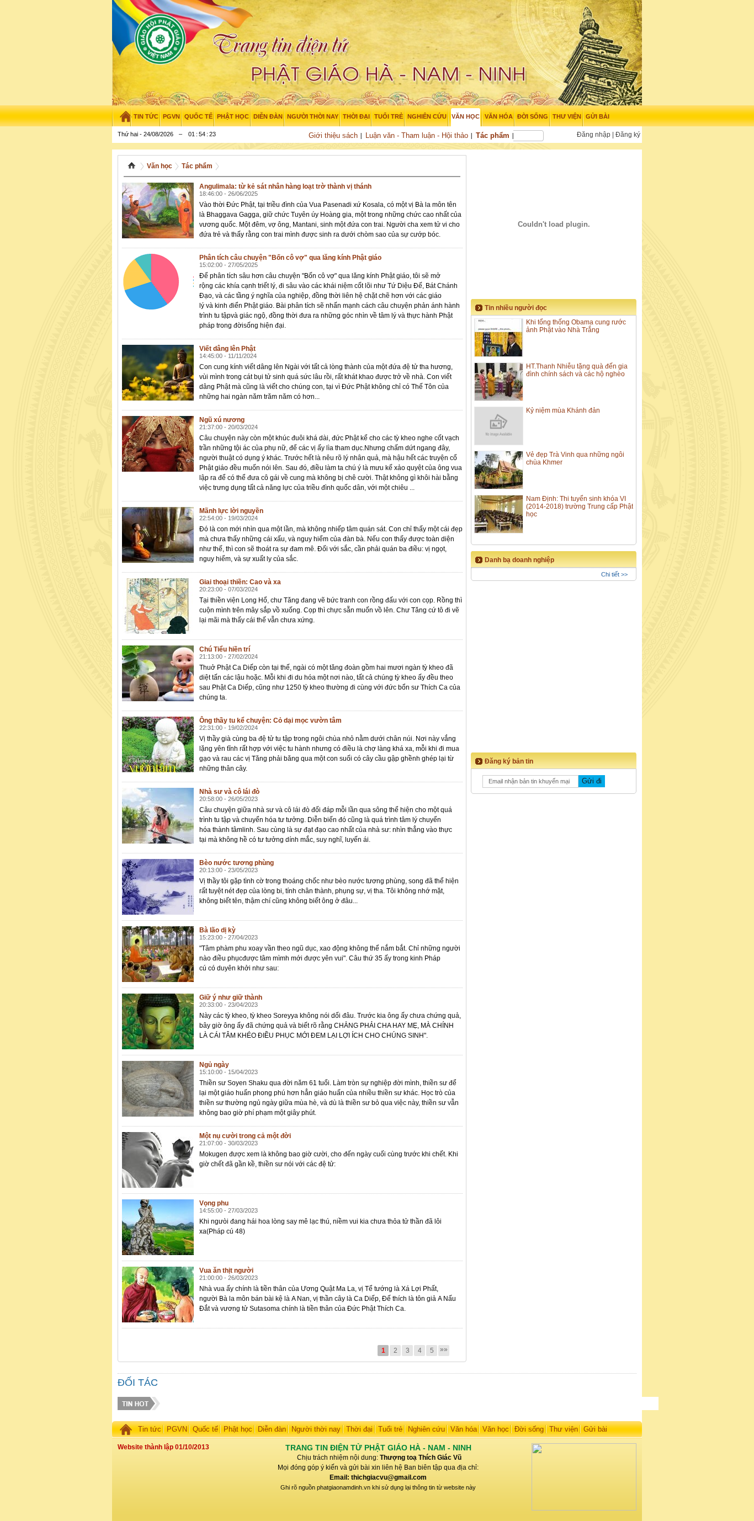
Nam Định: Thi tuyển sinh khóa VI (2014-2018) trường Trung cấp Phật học (579, 506)
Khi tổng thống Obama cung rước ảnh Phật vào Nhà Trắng (576, 326)
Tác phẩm (492, 135)
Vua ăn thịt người (226, 1270)
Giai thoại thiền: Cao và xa (240, 582)
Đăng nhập (593, 134)
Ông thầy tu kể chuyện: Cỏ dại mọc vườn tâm (270, 720)
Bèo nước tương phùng (236, 863)
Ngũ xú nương (222, 420)
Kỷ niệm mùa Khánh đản (563, 410)
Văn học (159, 166)
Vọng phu (214, 1203)
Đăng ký (627, 134)
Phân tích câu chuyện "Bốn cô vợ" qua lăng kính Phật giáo (290, 257)
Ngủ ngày (214, 1065)
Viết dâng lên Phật (227, 349)
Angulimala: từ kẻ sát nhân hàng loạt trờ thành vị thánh (285, 186)
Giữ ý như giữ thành (230, 997)
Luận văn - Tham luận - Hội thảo (416, 135)
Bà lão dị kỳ (217, 930)
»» (444, 1349)
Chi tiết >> (614, 574)
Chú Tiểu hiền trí (224, 649)
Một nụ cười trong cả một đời (245, 1136)
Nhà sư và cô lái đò (229, 792)
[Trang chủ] (122, 116)
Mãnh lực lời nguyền (231, 511)
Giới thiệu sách (333, 135)
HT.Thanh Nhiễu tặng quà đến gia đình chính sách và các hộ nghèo (577, 370)
